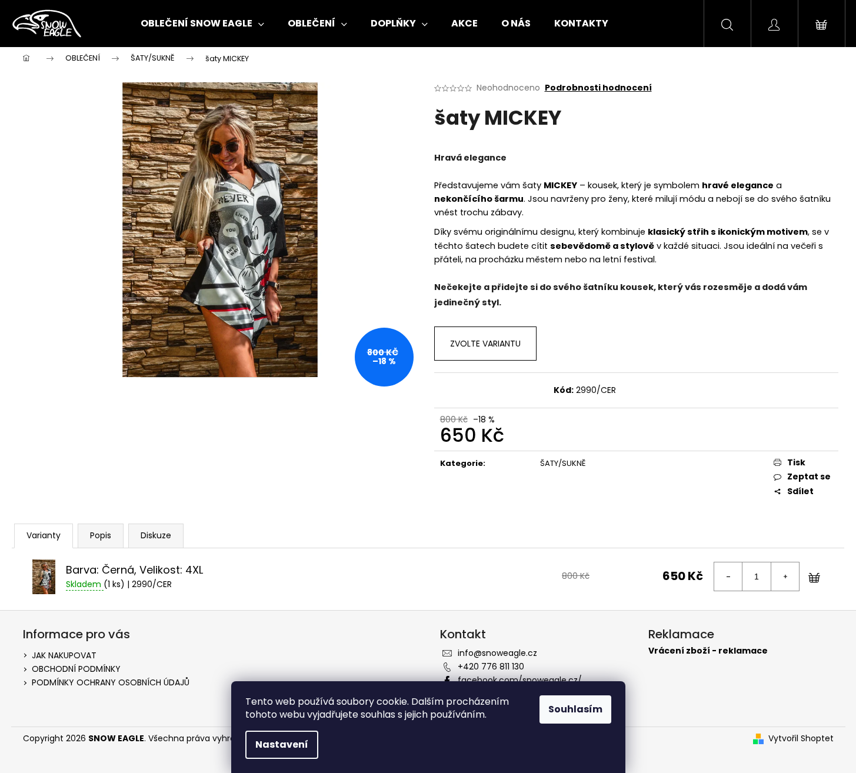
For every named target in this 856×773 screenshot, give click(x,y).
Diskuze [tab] (156, 535)
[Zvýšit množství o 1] (785, 576)
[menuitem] (202, 23)
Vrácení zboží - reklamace (708, 651)
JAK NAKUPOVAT (64, 655)
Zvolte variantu (485, 343)
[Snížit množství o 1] (728, 576)
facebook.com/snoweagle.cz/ (520, 680)
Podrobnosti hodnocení (598, 88)
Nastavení (281, 744)
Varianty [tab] (43, 535)
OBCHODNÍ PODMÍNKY (76, 669)
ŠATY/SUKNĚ (563, 463)
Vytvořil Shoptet (801, 738)
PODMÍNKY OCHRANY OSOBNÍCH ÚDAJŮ (110, 682)
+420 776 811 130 (491, 666)
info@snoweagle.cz (497, 653)
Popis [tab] (100, 535)
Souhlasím (575, 709)
